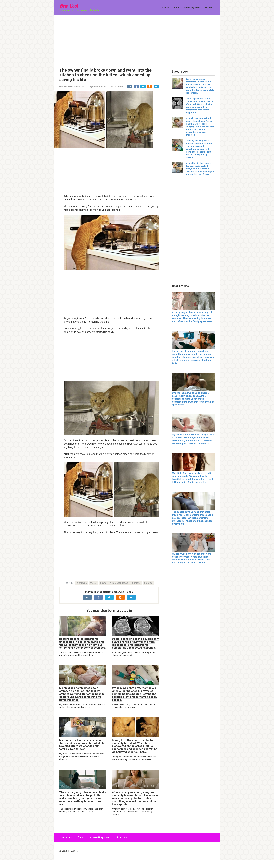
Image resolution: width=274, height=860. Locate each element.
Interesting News (192, 7)
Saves (149, 583)
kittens (137, 583)
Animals (165, 7)
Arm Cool (68, 5)
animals (83, 583)
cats (104, 583)
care (94, 583)
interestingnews (120, 583)
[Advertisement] (137, 39)
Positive (208, 7)
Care (176, 7)
